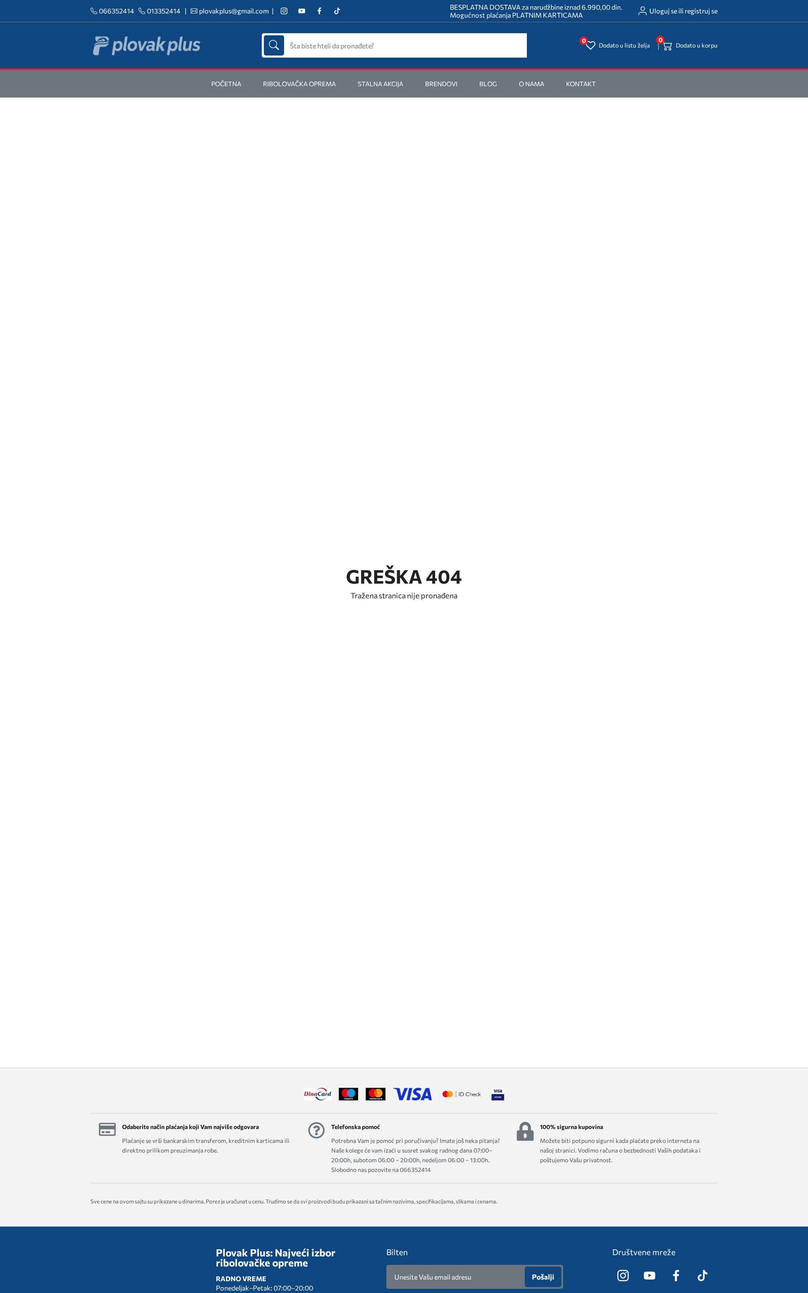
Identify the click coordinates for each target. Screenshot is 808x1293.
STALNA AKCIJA (380, 83)
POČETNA (226, 83)
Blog (488, 83)
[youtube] (301, 11)
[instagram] (283, 11)
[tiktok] (336, 11)
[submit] (274, 45)
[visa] (498, 1094)
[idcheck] (461, 1094)
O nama (531, 83)
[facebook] (319, 11)
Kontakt (581, 83)
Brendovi (441, 83)
